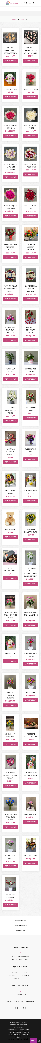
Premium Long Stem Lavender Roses (31, 615)
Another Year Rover (30, 492)
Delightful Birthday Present (10, 330)
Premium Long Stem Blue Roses (10, 817)
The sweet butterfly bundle (31, 330)
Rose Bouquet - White (30, 126)
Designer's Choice (10, 492)
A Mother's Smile (10, 857)
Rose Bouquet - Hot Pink (10, 207)
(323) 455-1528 (16, 3)
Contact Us (20, 930)
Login (26, 972)
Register (27, 975)
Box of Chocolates (10, 569)
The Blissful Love (30, 409)
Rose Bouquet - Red (30, 207)
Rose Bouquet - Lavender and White (10, 167)
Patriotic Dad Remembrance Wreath (10, 289)
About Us (15, 972)
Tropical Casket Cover (30, 735)
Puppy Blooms (10, 89)
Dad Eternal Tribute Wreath (31, 289)
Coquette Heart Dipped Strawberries (30, 50)
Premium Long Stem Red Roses (10, 247)
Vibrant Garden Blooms (10, 695)
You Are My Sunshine (10, 735)
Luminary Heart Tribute (30, 530)
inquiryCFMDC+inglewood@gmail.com (20, 1002)
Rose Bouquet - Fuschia (10, 126)
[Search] (25, 3)
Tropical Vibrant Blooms (31, 247)
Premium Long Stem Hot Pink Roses (10, 615)
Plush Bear (10, 529)
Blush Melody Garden (30, 655)
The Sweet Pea (30, 855)
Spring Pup (10, 653)
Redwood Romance (10, 895)
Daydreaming (30, 814)
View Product (10, 61)
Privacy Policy (20, 921)
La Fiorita (30, 692)
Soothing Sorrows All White (10, 410)
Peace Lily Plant (10, 370)
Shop (23, 19)
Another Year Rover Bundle (30, 774)
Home (14, 19)
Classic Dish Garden (30, 370)
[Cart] (30, 3)
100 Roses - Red (31, 89)
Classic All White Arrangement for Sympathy (30, 572)
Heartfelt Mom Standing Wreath (10, 775)
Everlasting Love (30, 450)
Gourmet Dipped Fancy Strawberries (10, 50)
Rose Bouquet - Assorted (30, 165)
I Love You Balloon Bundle (10, 452)
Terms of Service (20, 925)
